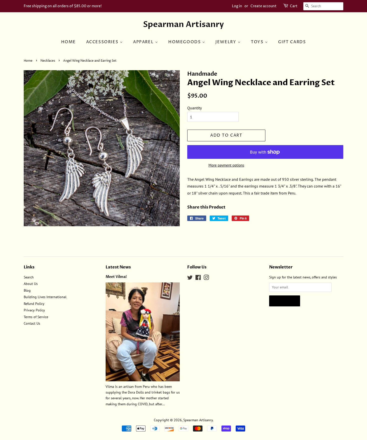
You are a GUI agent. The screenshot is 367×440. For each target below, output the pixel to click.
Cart (294, 6)
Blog (27, 290)
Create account (263, 6)
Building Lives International (45, 297)
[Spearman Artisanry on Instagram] (206, 278)
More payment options (226, 165)
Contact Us (32, 323)
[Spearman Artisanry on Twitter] (190, 278)
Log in (237, 6)
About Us (31, 283)
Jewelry (226, 42)
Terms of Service (36, 317)
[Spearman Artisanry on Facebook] (198, 278)
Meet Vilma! (116, 277)
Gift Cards (292, 42)
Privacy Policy (34, 310)
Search (29, 277)
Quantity (194, 107)
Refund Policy (34, 303)
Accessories (103, 42)
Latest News (118, 267)
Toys (258, 42)
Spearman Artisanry (183, 24)
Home (68, 42)
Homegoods (185, 42)
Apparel (144, 42)
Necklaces (47, 61)
